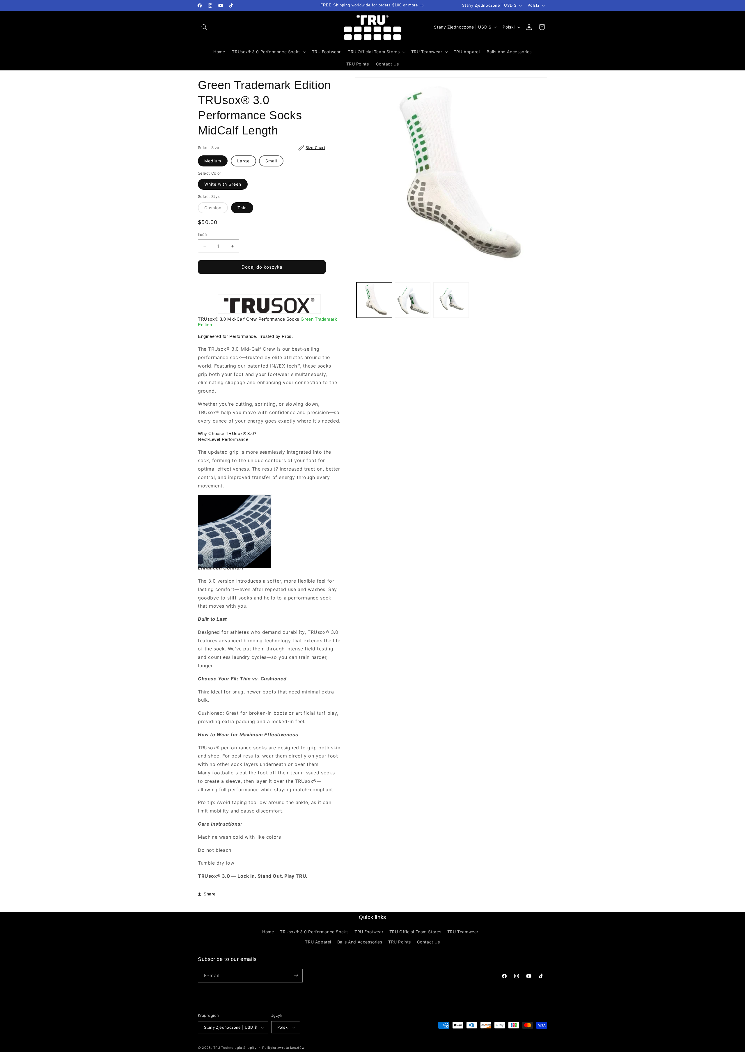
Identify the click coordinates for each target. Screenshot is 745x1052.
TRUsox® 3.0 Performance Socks (314, 931)
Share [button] (210, 893)
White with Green (222, 184)
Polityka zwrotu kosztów (283, 1048)
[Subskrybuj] (296, 975)
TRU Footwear (368, 931)
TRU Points (399, 942)
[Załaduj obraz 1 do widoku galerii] (374, 300)
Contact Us (428, 942)
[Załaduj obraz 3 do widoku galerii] (451, 300)
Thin (242, 207)
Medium (212, 160)
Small (271, 160)
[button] (204, 27)
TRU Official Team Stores (415, 931)
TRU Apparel (318, 942)
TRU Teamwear (462, 931)
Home (268, 931)
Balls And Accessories (359, 942)
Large (243, 160)
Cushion (216, 209)
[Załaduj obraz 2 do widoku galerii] (412, 300)
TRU (216, 1048)
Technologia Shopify (238, 1048)
